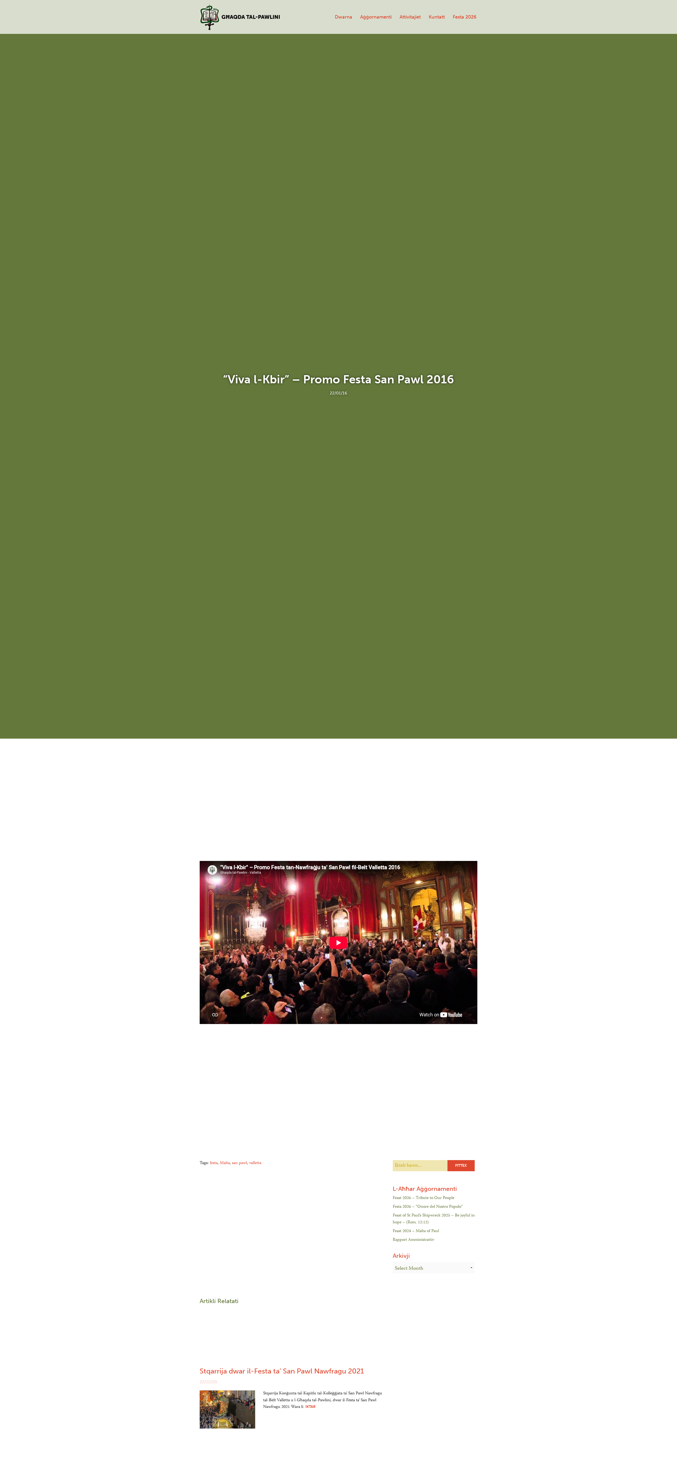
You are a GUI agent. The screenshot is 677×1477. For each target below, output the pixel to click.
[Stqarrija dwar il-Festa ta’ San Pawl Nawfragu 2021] (227, 1409)
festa (214, 1163)
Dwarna (343, 17)
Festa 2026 (465, 17)
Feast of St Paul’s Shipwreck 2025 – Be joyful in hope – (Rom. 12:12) (434, 1219)
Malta (225, 1163)
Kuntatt (437, 17)
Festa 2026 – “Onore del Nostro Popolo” (428, 1207)
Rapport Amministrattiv (413, 1240)
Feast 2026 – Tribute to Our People (423, 1198)
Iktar (310, 1406)
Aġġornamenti (376, 17)
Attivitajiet (410, 17)
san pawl (239, 1163)
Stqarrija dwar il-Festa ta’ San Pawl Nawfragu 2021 (282, 1371)
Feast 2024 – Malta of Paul (416, 1231)
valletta (255, 1163)
